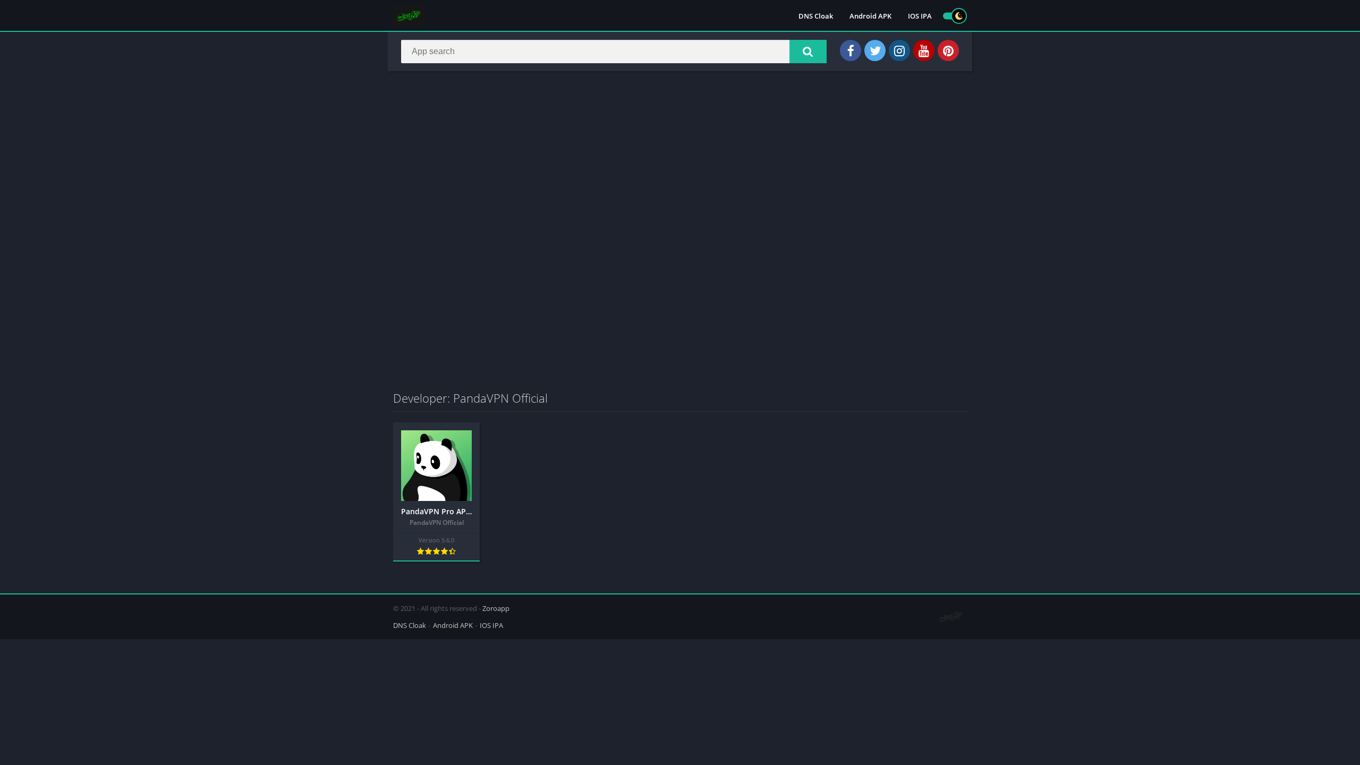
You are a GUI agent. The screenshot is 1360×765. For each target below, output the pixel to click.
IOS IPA (920, 16)
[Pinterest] (948, 50)
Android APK (870, 16)
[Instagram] (899, 50)
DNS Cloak (815, 16)
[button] (808, 51)
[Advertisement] (680, 156)
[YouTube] (923, 50)
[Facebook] (850, 50)
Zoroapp (495, 608)
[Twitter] (875, 50)
